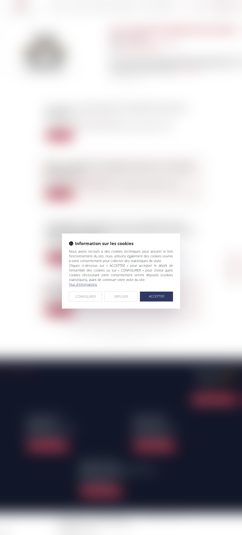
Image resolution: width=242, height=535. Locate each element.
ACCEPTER (156, 296)
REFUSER (121, 296)
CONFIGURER (86, 296)
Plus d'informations (83, 284)
